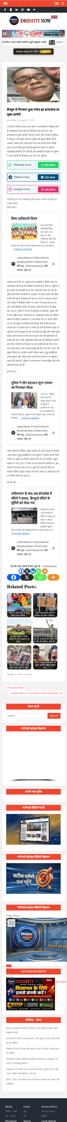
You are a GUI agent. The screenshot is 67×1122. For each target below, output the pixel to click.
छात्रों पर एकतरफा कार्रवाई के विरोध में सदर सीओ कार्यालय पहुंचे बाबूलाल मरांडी (31, 1030)
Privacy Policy (49, 1107)
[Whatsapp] (38, 571)
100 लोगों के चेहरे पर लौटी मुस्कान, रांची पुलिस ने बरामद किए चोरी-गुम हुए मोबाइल (33, 1040)
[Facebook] (21, 571)
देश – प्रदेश (10, 1116)
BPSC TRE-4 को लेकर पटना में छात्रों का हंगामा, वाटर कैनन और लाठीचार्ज (32, 1082)
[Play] (8, 966)
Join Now (49, 164)
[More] (44, 571)
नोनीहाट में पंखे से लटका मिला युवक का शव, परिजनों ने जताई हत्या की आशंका (32, 1051)
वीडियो (44, 1116)
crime (20, 674)
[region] (33, 758)
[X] (27, 571)
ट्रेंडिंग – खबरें (11, 1111)
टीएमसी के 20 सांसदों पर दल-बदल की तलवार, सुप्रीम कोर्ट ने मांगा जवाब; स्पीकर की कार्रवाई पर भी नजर (32, 1071)
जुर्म (24, 1111)
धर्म (24, 1116)
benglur (10, 674)
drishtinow (12, 120)
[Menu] (5, 3)
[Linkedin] (33, 571)
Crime (26, 1107)
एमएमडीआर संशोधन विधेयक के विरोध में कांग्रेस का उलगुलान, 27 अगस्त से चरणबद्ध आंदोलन (32, 1061)
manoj (29, 674)
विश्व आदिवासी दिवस (16, 688)
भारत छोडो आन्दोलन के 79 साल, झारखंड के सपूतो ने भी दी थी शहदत (34, 693)
